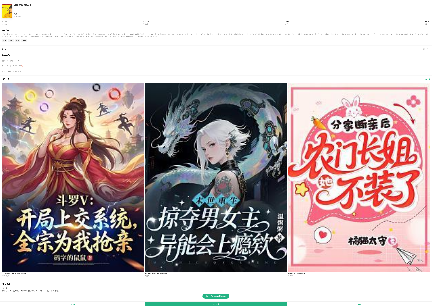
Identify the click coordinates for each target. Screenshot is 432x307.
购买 (359, 304)
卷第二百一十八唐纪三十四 (11, 71)
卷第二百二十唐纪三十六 (10, 61)
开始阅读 (216, 304)
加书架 (73, 304)
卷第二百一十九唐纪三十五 (11, 66)
